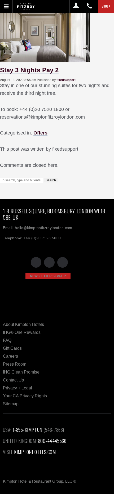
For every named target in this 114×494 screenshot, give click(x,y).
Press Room (14, 364)
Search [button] (51, 180)
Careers (10, 356)
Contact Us (13, 380)
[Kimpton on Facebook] (49, 262)
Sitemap (11, 404)
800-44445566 (52, 440)
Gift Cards (12, 348)
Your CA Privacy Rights (25, 396)
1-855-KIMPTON (27, 429)
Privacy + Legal (17, 388)
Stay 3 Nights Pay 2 (29, 70)
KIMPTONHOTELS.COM (35, 451)
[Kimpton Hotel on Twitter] (36, 262)
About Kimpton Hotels (23, 324)
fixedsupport (66, 80)
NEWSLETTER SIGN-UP (48, 276)
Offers (40, 133)
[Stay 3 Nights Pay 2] (45, 60)
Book (106, 6)
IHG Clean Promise (21, 372)
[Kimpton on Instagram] (62, 262)
